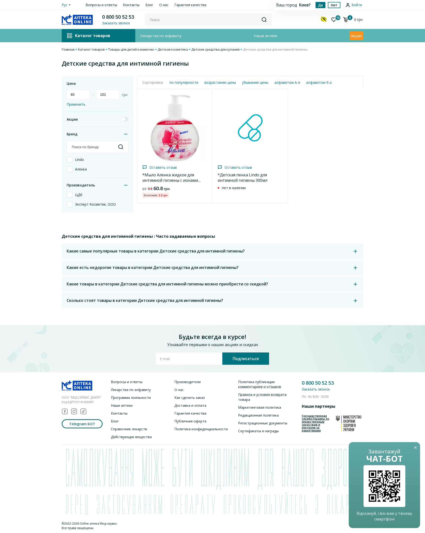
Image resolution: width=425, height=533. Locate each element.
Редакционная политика (258, 415)
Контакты (131, 4)
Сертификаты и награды (258, 431)
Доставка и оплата (190, 405)
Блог (149, 4)
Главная (68, 49)
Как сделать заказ (189, 397)
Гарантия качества (190, 4)
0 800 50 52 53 (118, 17)
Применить (76, 104)
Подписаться (246, 358)
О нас (163, 4)
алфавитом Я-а (319, 82)
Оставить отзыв (163, 167)
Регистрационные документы (262, 423)
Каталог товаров (91, 49)
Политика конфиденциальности (201, 429)
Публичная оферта (190, 421)
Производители (187, 381)
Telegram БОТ (82, 423)
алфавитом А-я (287, 82)
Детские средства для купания (215, 49)
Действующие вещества (131, 437)
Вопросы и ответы (101, 4)
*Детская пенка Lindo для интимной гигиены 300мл (242, 177)
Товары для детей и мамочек (131, 49)
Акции (356, 35)
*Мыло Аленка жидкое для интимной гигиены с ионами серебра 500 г (170, 180)
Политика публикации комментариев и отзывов (259, 384)
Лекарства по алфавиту (161, 35)
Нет (334, 5)
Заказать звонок (316, 389)
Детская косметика (173, 49)
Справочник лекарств (129, 429)
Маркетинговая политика (259, 407)
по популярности (183, 82)
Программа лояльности (131, 397)
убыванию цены (255, 82)
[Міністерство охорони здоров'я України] (348, 423)
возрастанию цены (220, 82)
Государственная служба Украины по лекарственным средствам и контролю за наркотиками (315, 423)
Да (320, 5)
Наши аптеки (265, 35)
